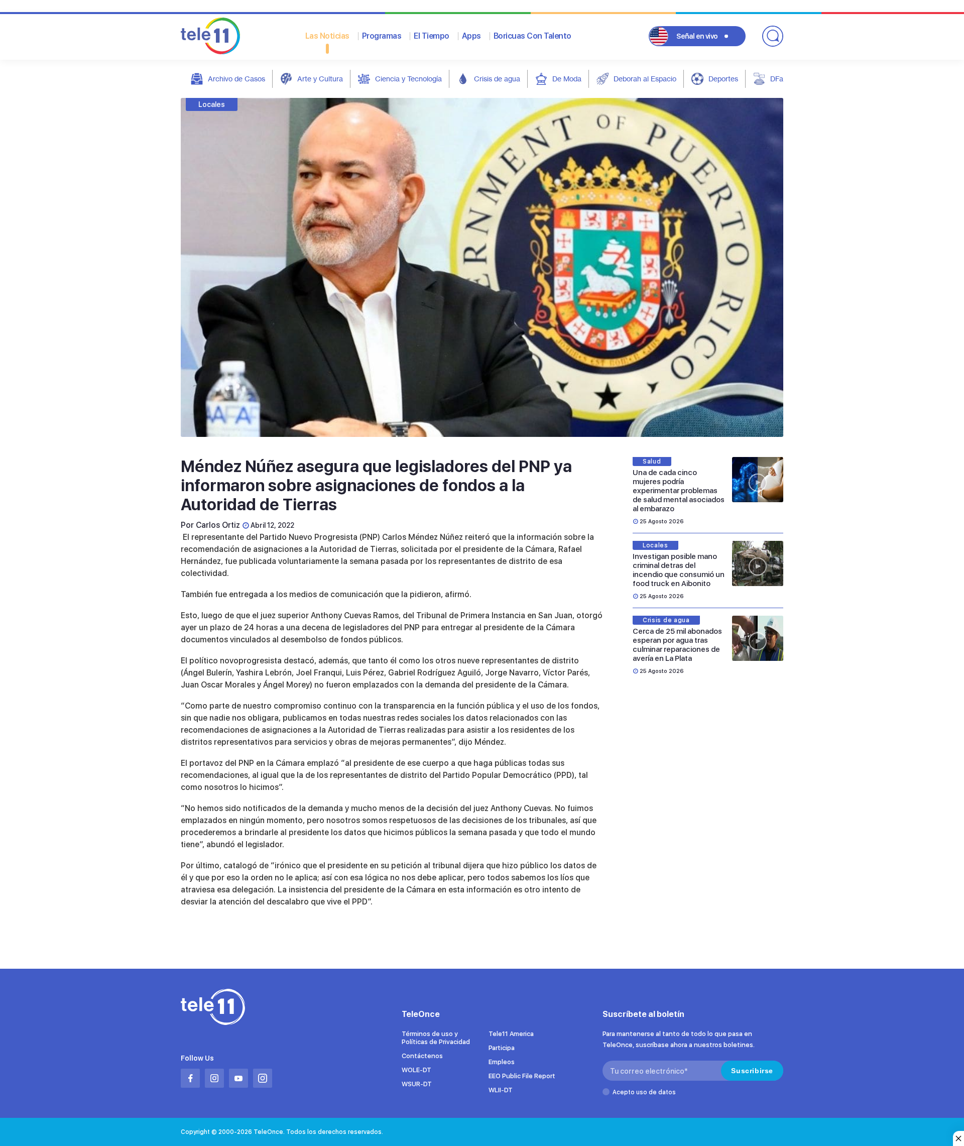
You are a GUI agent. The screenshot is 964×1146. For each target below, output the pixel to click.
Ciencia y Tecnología (408, 78)
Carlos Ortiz (218, 525)
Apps (471, 36)
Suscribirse (752, 1071)
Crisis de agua (497, 78)
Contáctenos (422, 1056)
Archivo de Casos (236, 78)
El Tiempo (431, 36)
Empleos (502, 1062)
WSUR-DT (417, 1084)
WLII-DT (501, 1090)
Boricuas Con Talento (532, 36)
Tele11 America (511, 1034)
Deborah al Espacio (645, 78)
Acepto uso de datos (644, 1092)
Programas (382, 36)
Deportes (723, 78)
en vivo (697, 36)
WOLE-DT (416, 1070)
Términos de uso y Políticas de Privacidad (436, 1038)
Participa (502, 1048)
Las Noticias (327, 36)
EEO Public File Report (522, 1076)
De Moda (566, 78)
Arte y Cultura (320, 78)
